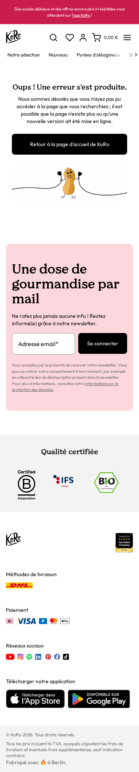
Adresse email (38, 344)
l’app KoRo (81, 15)
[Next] (136, 55)
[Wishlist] (70, 37)
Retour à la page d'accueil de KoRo (69, 144)
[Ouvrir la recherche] (53, 37)
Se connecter (102, 343)
